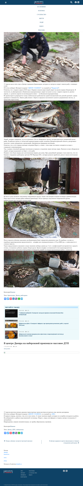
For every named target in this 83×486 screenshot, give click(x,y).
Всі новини (41, 6)
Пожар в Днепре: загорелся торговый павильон (18, 441)
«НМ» (53, 414)
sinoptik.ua (19, 464)
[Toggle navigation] (6, 2)
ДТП (13, 429)
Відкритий (55, 88)
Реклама (41, 30)
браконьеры (11, 295)
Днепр (18, 295)
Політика (41, 10)
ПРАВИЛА (23, 475)
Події (41, 22)
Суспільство (41, 14)
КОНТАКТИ (24, 477)
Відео (41, 26)
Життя (41, 18)
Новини (12, 292)
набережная (20, 429)
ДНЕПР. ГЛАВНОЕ (34, 88)
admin (8, 348)
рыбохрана (24, 295)
